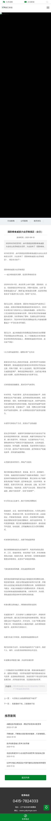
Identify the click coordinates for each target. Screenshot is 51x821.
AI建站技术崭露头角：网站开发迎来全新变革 (24, 724)
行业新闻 (11, 221)
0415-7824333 (25, 801)
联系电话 (25, 819)
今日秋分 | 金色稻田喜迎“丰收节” (24, 698)
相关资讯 (37, 221)
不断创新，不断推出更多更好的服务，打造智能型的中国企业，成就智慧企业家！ (26, 735)
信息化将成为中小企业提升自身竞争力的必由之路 (26, 753)
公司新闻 (24, 221)
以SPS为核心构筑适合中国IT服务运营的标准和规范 (26, 763)
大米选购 (9, 2)
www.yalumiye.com (28, 810)
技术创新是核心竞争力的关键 (18, 743)
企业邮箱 (30, 2)
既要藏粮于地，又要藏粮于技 (23, 703)
